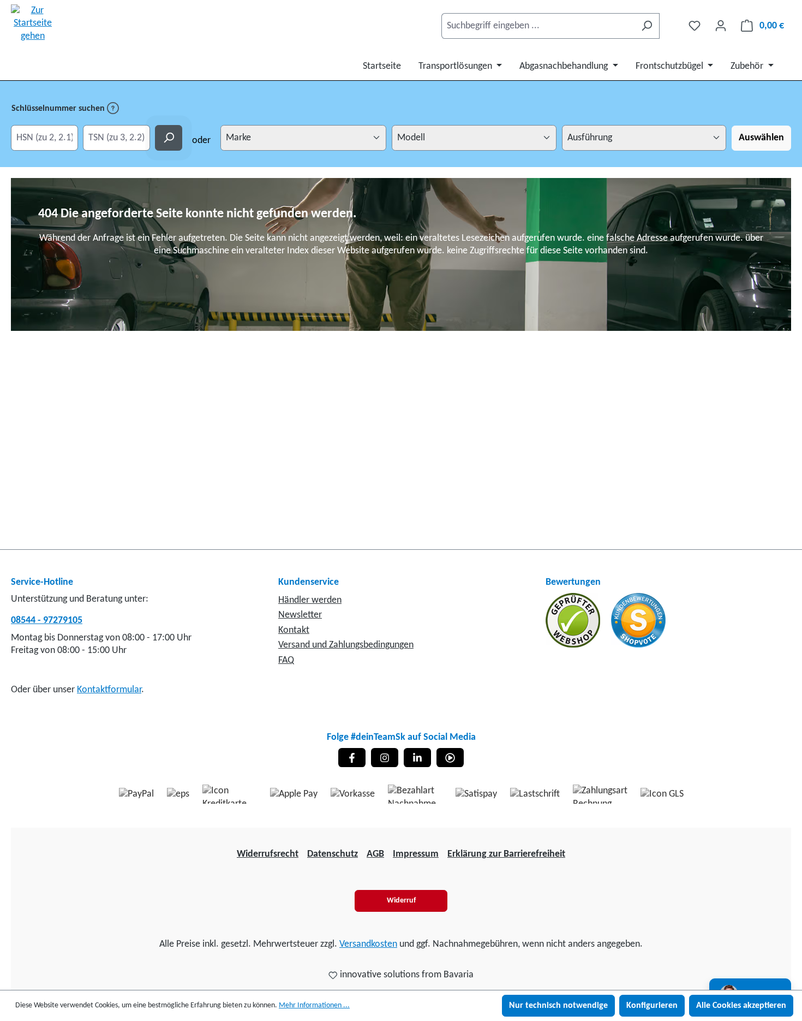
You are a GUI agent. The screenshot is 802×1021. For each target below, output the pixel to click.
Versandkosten (368, 944)
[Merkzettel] (694, 26)
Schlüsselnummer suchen (59, 108)
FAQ (286, 660)
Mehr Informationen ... (314, 1005)
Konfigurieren (652, 1005)
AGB (375, 854)
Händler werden (310, 600)
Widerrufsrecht (267, 854)
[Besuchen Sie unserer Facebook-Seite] (352, 757)
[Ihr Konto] (721, 26)
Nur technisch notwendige (558, 1005)
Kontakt (293, 630)
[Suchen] (647, 26)
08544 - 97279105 (46, 620)
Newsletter (300, 615)
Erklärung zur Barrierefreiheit (506, 854)
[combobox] (538, 26)
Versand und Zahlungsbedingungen (346, 645)
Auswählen (761, 138)
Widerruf (401, 901)
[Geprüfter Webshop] (574, 620)
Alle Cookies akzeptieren (741, 1005)
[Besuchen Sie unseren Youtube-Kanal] (450, 757)
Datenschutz (332, 854)
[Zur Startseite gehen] (33, 23)
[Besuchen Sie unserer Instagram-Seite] (384, 757)
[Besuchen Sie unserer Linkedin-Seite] (417, 757)
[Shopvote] (638, 620)
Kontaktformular (109, 690)
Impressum (416, 854)
